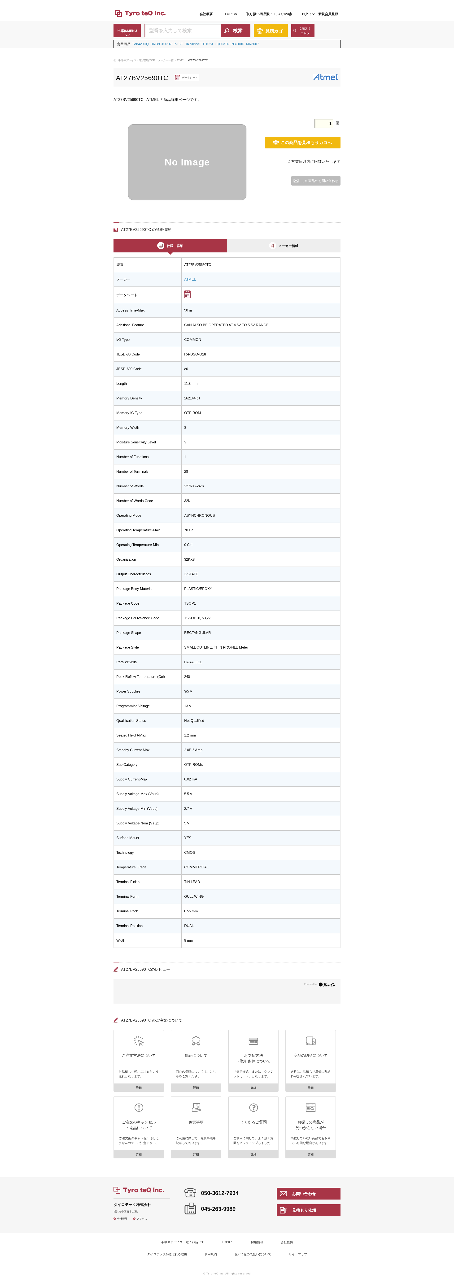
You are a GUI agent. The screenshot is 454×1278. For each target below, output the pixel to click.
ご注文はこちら (304, 31)
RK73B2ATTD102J (199, 44)
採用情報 (257, 1242)
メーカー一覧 (166, 60)
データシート (190, 77)
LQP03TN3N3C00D (229, 44)
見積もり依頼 (304, 1210)
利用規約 (211, 1254)
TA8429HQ (140, 44)
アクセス (142, 1218)
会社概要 (206, 14)
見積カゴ (274, 31)
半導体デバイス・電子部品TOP (136, 60)
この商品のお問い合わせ (320, 181)
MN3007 (252, 44)
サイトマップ (298, 1254)
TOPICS (231, 14)
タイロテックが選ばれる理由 (167, 1254)
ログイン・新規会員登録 (320, 14)
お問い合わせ (304, 1193)
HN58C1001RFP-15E (167, 44)
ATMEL (181, 60)
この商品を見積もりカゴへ (306, 142)
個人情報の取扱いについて (252, 1254)
